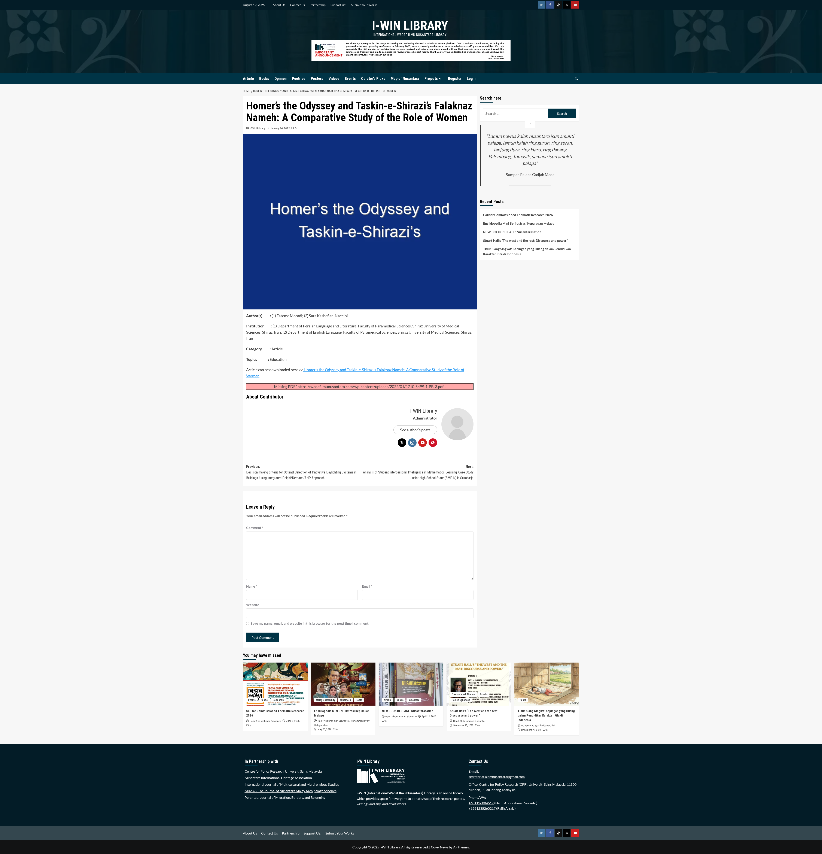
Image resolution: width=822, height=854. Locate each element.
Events (350, 78)
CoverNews (439, 847)
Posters (317, 78)
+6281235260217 (482, 808)
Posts (359, 700)
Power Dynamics (461, 700)
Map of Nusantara (405, 78)
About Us (279, 5)
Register (455, 78)
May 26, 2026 (324, 729)
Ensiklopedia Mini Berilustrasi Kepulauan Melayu (518, 223)
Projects (431, 78)
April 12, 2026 (429, 716)
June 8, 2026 (292, 721)
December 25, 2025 (463, 725)
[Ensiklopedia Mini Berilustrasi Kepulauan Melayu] (343, 684)
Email (367, 586)
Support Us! (338, 5)
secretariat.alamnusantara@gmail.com (497, 777)
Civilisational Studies (463, 694)
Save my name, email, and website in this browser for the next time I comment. (310, 623)
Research (278, 700)
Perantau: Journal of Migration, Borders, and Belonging (285, 797)
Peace (264, 700)
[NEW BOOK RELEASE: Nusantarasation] (411, 684)
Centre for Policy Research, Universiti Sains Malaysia (283, 771)
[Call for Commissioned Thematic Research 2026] (275, 684)
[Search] (576, 78)
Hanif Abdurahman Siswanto (265, 721)
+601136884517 (481, 803)
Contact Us (297, 5)
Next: (418, 472)
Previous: (301, 472)
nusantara (345, 700)
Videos (334, 78)
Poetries (298, 78)
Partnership (318, 5)
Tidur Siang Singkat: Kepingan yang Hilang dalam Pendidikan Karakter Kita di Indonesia (527, 251)
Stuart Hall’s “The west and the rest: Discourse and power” (525, 240)
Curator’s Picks (373, 78)
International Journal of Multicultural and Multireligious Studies (292, 784)
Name (251, 586)
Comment (254, 528)
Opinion (280, 78)
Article (248, 78)
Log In (472, 78)
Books (264, 78)
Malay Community (325, 700)
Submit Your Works (364, 5)
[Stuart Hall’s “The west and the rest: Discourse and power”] (479, 684)
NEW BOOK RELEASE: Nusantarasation (512, 232)
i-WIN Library (410, 25)
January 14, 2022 (280, 128)
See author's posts (415, 429)
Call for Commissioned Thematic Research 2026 (518, 215)
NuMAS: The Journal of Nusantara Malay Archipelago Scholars (291, 791)
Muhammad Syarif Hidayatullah (538, 725)
